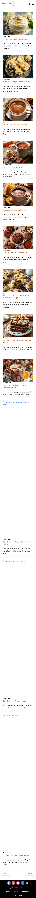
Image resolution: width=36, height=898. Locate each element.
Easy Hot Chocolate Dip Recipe (14, 167)
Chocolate (7, 36)
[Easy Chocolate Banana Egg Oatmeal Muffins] (18, 469)
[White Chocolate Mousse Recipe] (18, 23)
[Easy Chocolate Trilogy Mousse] (18, 628)
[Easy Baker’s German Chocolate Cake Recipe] (18, 325)
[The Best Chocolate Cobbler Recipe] (18, 783)
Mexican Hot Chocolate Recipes (14, 210)
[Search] (29, 4)
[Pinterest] (13, 883)
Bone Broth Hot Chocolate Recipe (15, 124)
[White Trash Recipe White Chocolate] (18, 66)
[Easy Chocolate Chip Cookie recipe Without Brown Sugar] (18, 280)
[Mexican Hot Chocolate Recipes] (18, 194)
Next (29, 873)
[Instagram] (18, 883)
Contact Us (8, 891)
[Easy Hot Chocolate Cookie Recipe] (18, 237)
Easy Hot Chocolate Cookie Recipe (16, 253)
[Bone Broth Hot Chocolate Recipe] (18, 109)
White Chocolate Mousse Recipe (15, 39)
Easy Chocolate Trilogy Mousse (14, 701)
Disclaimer (16, 891)
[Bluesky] (22, 883)
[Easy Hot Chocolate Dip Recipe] (18, 152)
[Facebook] (9, 883)
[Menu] (33, 4)
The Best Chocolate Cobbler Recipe (16, 855)
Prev (6, 873)
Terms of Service (26, 891)
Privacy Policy (18, 895)
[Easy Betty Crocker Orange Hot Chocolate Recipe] (18, 370)
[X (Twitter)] (27, 883)
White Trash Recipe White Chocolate (16, 82)
